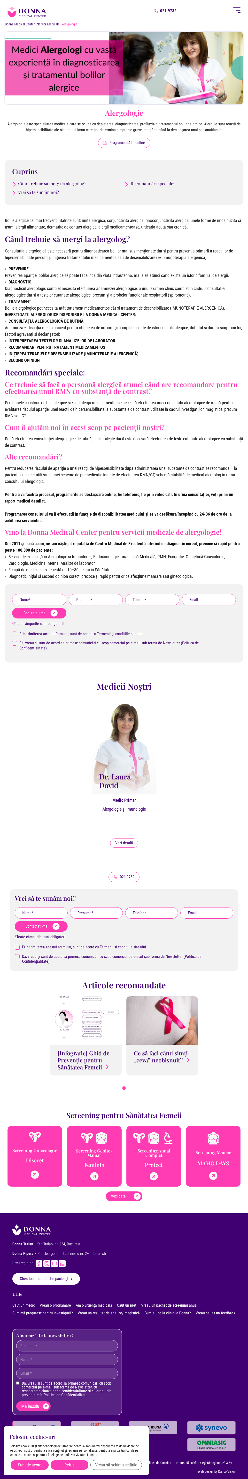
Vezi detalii (124, 843)
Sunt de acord (29, 1464)
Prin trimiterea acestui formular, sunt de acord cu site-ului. (81, 634)
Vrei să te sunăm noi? (38, 192)
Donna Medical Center (20, 24)
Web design (206, 1471)
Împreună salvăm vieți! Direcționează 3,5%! (204, 1463)
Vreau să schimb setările (116, 1464)
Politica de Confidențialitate (65, 1395)
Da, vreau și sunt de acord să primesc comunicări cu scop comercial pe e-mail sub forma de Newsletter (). (109, 645)
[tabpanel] (86, 1035)
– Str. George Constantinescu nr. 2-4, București (59, 1253)
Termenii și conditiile (113, 634)
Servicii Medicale (48, 24)
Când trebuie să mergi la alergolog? (52, 183)
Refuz (69, 1464)
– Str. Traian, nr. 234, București (46, 1244)
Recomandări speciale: (152, 183)
